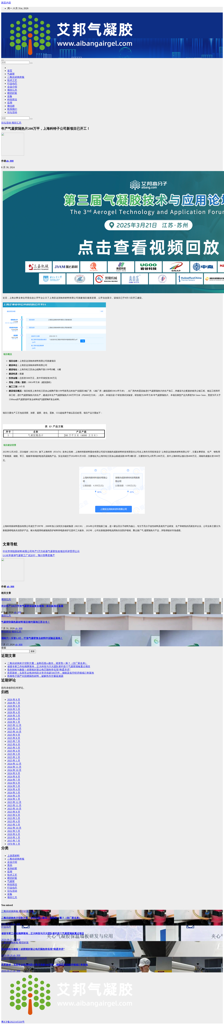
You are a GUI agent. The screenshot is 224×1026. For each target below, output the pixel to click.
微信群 (11, 106)
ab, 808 (10, 161)
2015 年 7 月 (13, 840)
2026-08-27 (7, 939)
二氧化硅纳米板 (15, 77)
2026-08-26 (7, 955)
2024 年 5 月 (13, 786)
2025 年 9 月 (13, 735)
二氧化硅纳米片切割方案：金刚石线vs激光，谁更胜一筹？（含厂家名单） (47, 663)
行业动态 (12, 83)
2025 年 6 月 (13, 744)
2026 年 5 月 (13, 709)
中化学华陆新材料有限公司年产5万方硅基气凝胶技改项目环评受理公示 (41, 551)
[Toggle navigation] (2, 60)
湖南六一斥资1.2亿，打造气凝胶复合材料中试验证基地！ (32, 638)
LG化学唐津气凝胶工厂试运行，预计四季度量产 (29, 555)
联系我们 (12, 109)
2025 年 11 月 (14, 728)
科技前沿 (12, 99)
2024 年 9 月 (13, 773)
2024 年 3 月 (13, 792)
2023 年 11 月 (14, 805)
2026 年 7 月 (13, 702)
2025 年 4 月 (13, 751)
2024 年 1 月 (13, 799)
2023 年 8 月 (13, 812)
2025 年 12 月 (14, 725)
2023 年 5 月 (13, 818)
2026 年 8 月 (13, 699)
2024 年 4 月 (13, 789)
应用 (9, 102)
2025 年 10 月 (14, 731)
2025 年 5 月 (13, 747)
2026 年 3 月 (13, 715)
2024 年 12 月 (14, 763)
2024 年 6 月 (13, 783)
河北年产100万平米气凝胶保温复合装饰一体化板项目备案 (32, 606)
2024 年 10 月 (14, 770)
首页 (9, 70)
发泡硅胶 (12, 868)
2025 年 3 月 (13, 754)
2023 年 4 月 (13, 821)
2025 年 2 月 (13, 757)
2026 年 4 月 (13, 712)
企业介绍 (12, 86)
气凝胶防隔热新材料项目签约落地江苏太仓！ (25, 622)
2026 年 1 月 (13, 722)
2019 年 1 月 (13, 837)
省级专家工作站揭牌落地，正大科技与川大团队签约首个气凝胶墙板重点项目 (48, 666)
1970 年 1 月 (13, 844)
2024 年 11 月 (14, 767)
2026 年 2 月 (13, 718)
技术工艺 (12, 80)
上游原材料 (13, 855)
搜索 (3, 647)
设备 (9, 96)
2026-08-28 (7, 924)
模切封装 (12, 93)
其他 (9, 865)
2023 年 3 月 (13, 824)
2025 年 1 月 (13, 760)
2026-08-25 (7, 971)
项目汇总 (12, 90)
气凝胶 (11, 74)
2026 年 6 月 (13, 706)
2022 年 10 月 (14, 828)
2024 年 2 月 (13, 795)
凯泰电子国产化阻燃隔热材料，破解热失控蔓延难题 (35, 676)
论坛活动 (12, 112)
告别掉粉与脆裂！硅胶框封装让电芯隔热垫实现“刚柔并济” (38, 669)
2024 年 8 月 (13, 776)
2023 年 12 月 (14, 802)
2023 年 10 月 (14, 808)
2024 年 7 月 (13, 779)
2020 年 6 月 (13, 834)
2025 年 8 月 (13, 738)
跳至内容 (6, 2)
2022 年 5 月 (13, 831)
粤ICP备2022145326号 (13, 1022)
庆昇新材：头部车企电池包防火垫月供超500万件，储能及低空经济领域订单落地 (50, 673)
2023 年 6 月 (13, 815)
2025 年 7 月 (13, 741)
